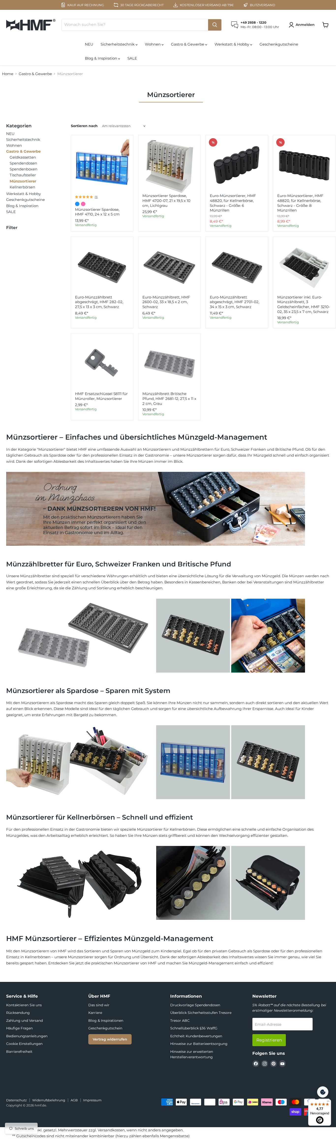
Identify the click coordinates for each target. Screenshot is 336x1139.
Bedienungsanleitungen (26, 1036)
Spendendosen (23, 163)
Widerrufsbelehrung (48, 1100)
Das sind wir (98, 1005)
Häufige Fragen (19, 1028)
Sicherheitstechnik (118, 44)
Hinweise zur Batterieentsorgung (199, 1043)
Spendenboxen (23, 169)
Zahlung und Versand (24, 1020)
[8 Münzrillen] (304, 166)
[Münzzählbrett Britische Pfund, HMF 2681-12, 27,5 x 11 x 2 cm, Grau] (169, 364)
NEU (89, 44)
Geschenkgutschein (105, 1028)
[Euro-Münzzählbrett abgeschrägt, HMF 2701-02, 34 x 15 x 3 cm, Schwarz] (237, 268)
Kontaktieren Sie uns (24, 1005)
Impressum (92, 1100)
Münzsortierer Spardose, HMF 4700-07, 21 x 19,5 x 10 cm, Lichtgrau (166, 200)
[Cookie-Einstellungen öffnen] (322, 1092)
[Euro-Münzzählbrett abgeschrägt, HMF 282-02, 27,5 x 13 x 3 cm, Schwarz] (102, 268)
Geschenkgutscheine (279, 44)
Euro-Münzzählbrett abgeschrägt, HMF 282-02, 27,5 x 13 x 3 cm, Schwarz (99, 302)
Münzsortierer (23, 181)
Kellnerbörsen (22, 187)
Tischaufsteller (23, 175)
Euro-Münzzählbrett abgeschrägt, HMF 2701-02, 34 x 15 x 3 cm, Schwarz (234, 302)
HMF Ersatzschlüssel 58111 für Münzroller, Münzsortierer (101, 396)
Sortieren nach (84, 126)
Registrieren (269, 1040)
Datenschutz (16, 1100)
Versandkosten (111, 1130)
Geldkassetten (23, 157)
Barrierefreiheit (19, 1051)
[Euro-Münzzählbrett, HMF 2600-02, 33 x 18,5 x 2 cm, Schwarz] (169, 268)
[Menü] (328, 1102)
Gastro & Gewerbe (188, 44)
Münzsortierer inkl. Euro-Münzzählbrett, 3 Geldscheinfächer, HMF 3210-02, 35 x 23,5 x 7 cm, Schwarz (303, 304)
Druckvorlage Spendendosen (195, 1005)
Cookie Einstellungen (24, 1043)
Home (7, 74)
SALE (132, 58)
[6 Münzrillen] (237, 166)
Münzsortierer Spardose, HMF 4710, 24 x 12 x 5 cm (97, 212)
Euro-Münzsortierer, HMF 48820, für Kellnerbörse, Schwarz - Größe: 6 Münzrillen (233, 203)
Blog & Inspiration (101, 58)
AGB (74, 1100)
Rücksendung (18, 1012)
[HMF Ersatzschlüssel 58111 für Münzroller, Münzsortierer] (102, 364)
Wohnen (153, 44)
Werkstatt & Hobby (232, 44)
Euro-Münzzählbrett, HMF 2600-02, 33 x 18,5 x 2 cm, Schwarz (166, 302)
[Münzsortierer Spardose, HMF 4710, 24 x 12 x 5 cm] (102, 166)
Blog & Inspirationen (105, 1020)
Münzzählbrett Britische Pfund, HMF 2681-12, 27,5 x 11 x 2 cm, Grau (169, 398)
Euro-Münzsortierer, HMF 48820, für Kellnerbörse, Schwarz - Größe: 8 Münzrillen (300, 203)
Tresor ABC (180, 1020)
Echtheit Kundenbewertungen (196, 1036)
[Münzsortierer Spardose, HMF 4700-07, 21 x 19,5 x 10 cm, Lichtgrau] (169, 166)
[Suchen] (214, 25)
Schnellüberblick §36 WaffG (193, 1028)
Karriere (95, 1012)
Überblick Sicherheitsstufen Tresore (200, 1012)
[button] (302, 25)
